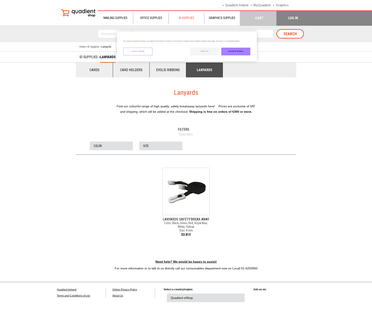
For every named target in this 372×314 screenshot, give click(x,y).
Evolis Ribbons (168, 70)
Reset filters (186, 134)
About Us (117, 295)
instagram (308, 298)
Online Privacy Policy (124, 289)
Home (82, 46)
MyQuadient (262, 5)
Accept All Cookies (235, 51)
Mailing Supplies (115, 18)
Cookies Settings (138, 51)
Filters (183, 129)
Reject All (205, 51)
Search (290, 33)
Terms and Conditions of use (73, 295)
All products (108, 33)
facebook (284, 298)
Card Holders (131, 70)
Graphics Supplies (222, 18)
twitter (272, 298)
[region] (187, 46)
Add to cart (186, 194)
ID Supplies (186, 18)
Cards (94, 70)
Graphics (282, 5)
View (186, 185)
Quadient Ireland (236, 5)
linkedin (260, 298)
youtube (296, 298)
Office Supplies (151, 18)
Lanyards (108, 57)
